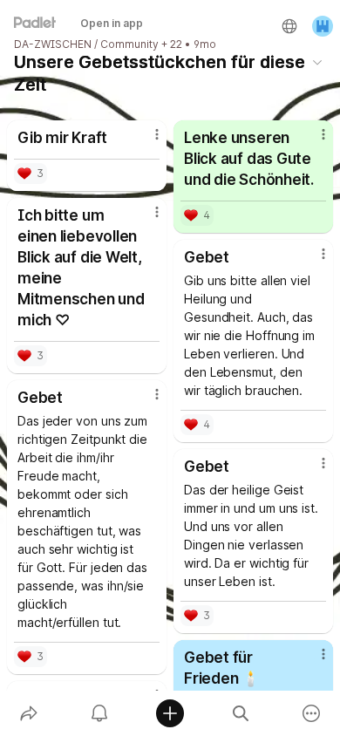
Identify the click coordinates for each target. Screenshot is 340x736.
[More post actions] (146, 141)
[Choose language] (289, 26)
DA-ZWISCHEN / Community (86, 44)
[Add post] (169, 713)
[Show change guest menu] (322, 26)
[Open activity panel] (99, 713)
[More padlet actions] (312, 713)
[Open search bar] (241, 713)
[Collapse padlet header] (317, 62)
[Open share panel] (28, 713)
